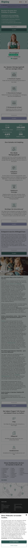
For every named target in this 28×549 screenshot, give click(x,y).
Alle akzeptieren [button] (14, 542)
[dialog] (14, 531)
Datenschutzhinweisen (18, 538)
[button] (14, 546)
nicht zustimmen (12, 534)
